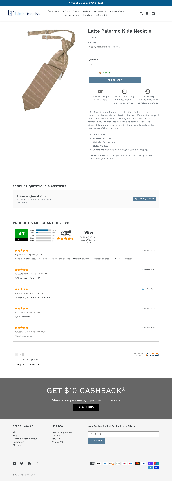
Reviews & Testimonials (25, 438)
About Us (17, 432)
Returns (55, 438)
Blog (15, 435)
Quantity (93, 59)
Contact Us (57, 435)
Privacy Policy (58, 442)
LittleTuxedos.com (27, 475)
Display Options (30, 359)
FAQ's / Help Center (61, 432)
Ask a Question (146, 199)
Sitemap (17, 445)
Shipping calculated (97, 47)
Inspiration (18, 442)
